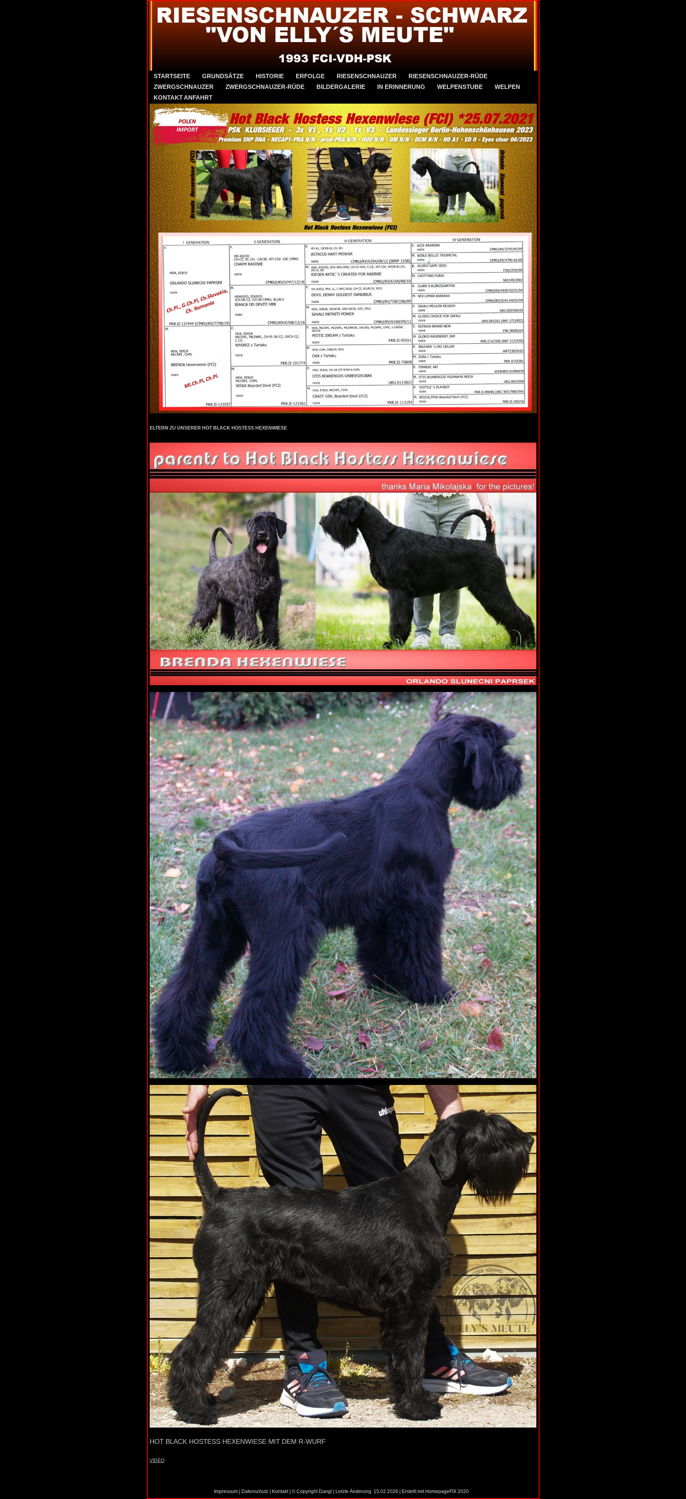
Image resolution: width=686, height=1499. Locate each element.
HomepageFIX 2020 (447, 1491)
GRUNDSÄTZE (223, 76)
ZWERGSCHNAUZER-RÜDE (264, 86)
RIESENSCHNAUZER (367, 76)
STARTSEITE (172, 76)
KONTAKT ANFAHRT (183, 97)
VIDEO (157, 1460)
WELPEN (507, 86)
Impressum (226, 1491)
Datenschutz (254, 1491)
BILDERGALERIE (340, 86)
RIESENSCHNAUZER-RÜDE (448, 76)
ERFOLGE (310, 76)
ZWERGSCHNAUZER (184, 86)
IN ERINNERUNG (401, 86)
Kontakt (280, 1491)
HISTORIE (270, 76)
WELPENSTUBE (460, 86)
